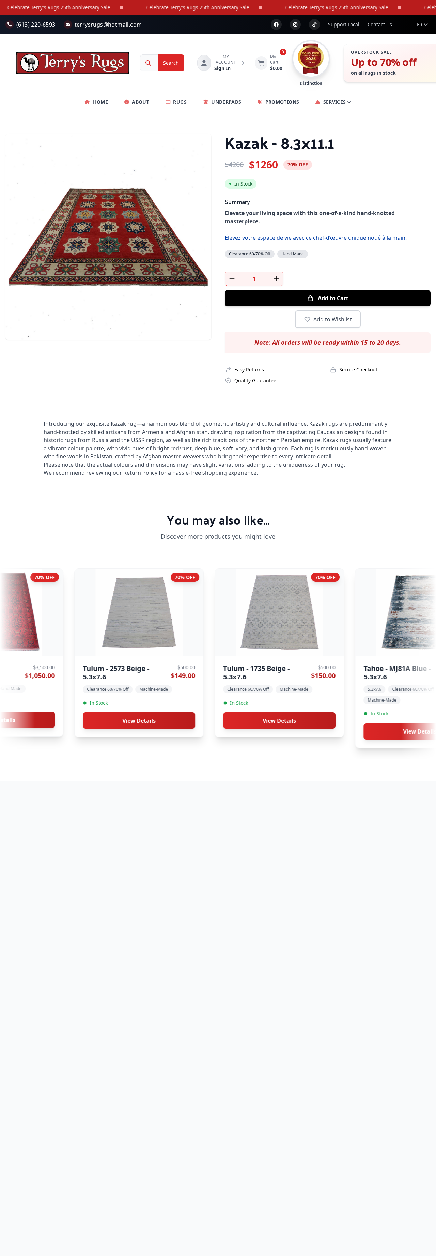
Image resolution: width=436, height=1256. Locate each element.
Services (334, 102)
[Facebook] (276, 24)
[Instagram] (295, 24)
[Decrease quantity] (232, 279)
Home (100, 102)
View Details (87, 720)
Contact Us (380, 24)
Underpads (226, 102)
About (140, 102)
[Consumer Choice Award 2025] (311, 59)
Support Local (343, 24)
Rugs (179, 102)
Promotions (282, 102)
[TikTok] (314, 24)
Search (171, 63)
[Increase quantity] (276, 279)
